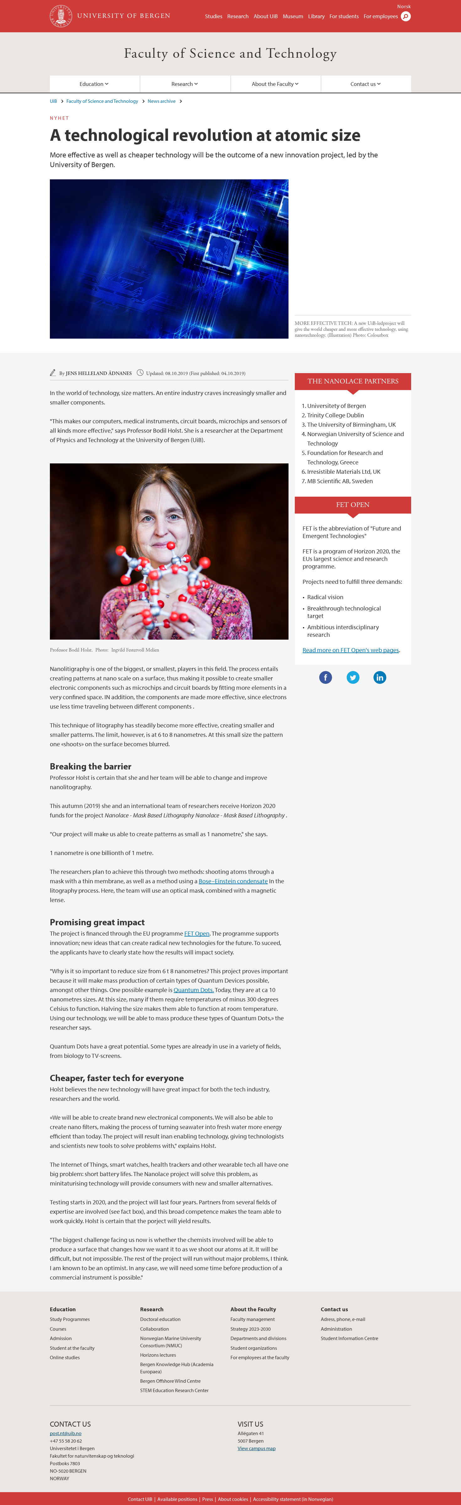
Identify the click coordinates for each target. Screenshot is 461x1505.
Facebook (325, 677)
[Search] (405, 16)
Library (316, 16)
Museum (293, 16)
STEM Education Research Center (174, 1390)
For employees (381, 16)
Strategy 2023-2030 (250, 1329)
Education (91, 83)
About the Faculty (273, 83)
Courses (58, 1329)
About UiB (266, 16)
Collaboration (154, 1329)
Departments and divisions (258, 1338)
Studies (213, 16)
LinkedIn (380, 677)
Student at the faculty (72, 1348)
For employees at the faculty (259, 1357)
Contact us (363, 83)
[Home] (61, 16)
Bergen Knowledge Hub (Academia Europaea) (177, 1367)
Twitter (353, 677)
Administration (336, 1329)
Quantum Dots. (194, 990)
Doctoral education (160, 1319)
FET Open (196, 933)
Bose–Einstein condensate (233, 881)
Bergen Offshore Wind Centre (170, 1381)
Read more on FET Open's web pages (351, 650)
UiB (53, 101)
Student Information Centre (349, 1338)
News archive (162, 101)
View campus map (257, 1448)
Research (238, 16)
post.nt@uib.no (66, 1433)
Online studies (65, 1357)
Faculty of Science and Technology (230, 54)
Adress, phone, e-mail (343, 1319)
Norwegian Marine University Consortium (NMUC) (170, 1341)
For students (344, 16)
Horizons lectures (158, 1355)
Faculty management (252, 1319)
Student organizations (253, 1348)
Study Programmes (70, 1319)
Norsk (404, 6)
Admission (61, 1338)
